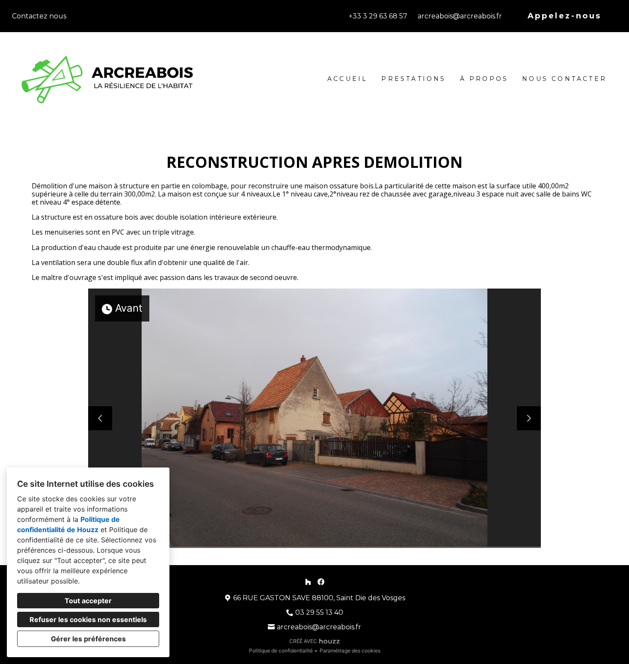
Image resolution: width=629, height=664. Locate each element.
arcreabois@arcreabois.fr (460, 16)
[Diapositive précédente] (100, 418)
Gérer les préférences (88, 638)
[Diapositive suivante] (529, 418)
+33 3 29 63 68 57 (378, 16)
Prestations (413, 79)
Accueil (347, 79)
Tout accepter (88, 600)
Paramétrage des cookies (350, 650)
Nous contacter (564, 79)
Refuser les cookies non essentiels (88, 619)
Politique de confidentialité (281, 650)
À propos (484, 79)
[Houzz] (308, 581)
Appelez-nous (565, 16)
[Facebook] (321, 581)
